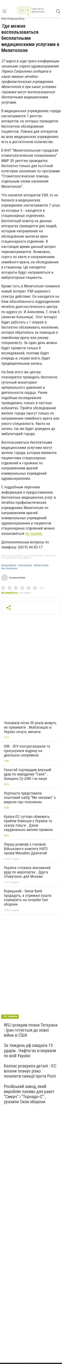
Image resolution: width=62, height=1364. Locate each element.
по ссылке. (34, 533)
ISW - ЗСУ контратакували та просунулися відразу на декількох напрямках (27, 750)
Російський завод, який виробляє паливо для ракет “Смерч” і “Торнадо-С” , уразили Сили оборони (29, 1094)
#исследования (9, 568)
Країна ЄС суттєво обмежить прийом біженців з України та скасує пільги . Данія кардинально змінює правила (28, 823)
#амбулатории (41, 565)
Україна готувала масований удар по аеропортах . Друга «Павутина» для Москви (27, 872)
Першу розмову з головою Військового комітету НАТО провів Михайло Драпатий (26, 848)
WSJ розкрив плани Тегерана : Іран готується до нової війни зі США (30, 1030)
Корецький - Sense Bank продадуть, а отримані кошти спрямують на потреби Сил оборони (27, 898)
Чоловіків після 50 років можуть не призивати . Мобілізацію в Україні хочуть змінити (30, 727)
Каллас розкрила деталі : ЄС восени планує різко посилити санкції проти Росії (30, 1071)
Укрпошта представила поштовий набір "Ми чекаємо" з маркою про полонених (29, 797)
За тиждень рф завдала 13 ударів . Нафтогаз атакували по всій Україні (30, 1050)
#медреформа (8, 565)
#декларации (25, 565)
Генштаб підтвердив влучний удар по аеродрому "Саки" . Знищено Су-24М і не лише (27, 774)
